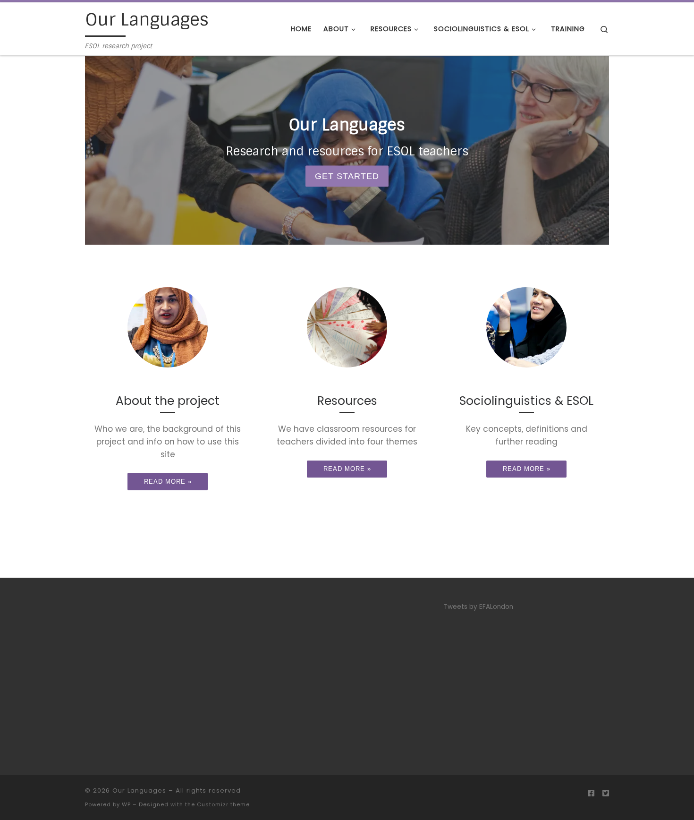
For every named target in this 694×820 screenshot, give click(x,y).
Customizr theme (223, 804)
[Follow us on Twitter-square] (605, 793)
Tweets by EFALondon (478, 606)
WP (126, 804)
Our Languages (139, 790)
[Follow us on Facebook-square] (591, 793)
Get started (347, 176)
